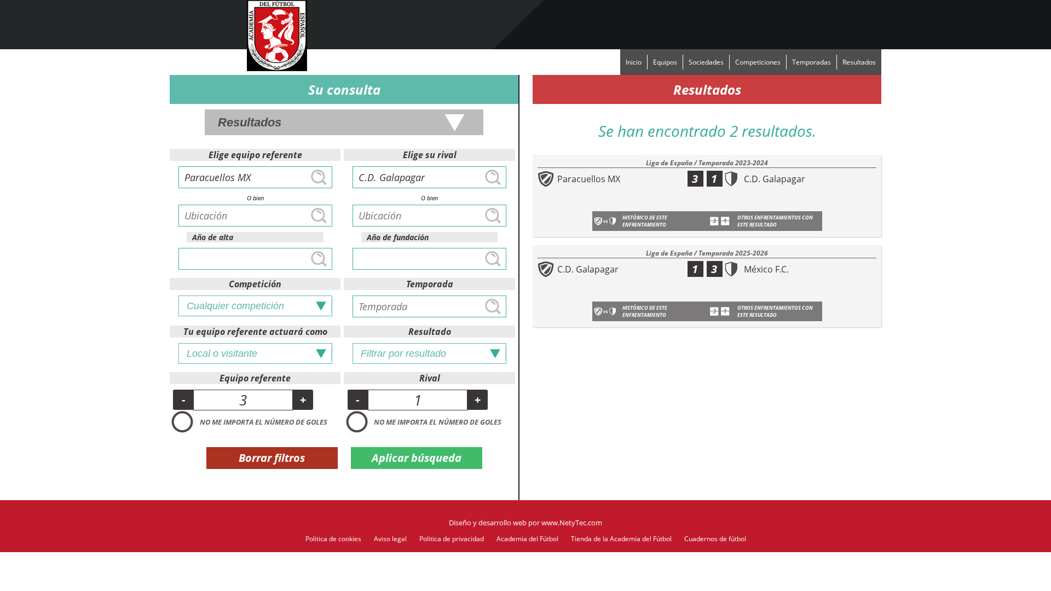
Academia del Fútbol (527, 538)
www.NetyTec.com (571, 523)
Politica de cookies (333, 538)
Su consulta (344, 89)
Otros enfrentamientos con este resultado (775, 221)
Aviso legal (390, 538)
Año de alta (212, 237)
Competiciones (758, 62)
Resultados (859, 62)
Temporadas (811, 62)
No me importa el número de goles (263, 422)
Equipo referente (255, 378)
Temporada (429, 284)
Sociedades (706, 62)
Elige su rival (430, 155)
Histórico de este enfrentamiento (644, 221)
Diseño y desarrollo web (488, 523)
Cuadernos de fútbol (715, 538)
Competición (255, 284)
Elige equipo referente (255, 155)
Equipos (665, 62)
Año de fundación (398, 237)
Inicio (634, 62)
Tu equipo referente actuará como (255, 332)
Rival (429, 378)
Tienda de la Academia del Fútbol (621, 538)
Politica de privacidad (451, 538)
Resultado (429, 332)
